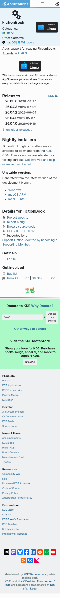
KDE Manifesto (10, 529)
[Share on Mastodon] (13, 550)
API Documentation (13, 411)
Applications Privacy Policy (17, 497)
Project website (17, 217)
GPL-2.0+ (13, 231)
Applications (15, 5)
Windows (27, 42)
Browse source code (21, 226)
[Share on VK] (30, 558)
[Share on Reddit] (40, 550)
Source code (9, 426)
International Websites (14, 533)
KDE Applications (11, 385)
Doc (26, 278)
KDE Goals (8, 421)
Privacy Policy (10, 493)
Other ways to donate (30, 328)
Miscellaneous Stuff (13, 457)
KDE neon (7, 399)
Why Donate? (42, 306)
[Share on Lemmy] (46, 550)
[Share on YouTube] (53, 550)
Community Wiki (11, 473)
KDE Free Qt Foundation (15, 519)
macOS (11, 42)
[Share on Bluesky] (20, 550)
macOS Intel (16, 199)
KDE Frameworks (12, 390)
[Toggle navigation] (42, 4)
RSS (51, 96)
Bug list (12, 273)
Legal (33, 588)
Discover (40, 75)
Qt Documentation (12, 416)
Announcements (11, 438)
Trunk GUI (13, 278)
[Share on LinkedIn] (33, 550)
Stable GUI (39, 278)
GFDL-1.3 (28, 231)
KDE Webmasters (35, 574)
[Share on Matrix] (6, 550)
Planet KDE (8, 447)
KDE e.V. (7, 514)
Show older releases (16, 129)
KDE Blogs (8, 442)
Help (5, 478)
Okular (22, 53)
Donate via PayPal (52, 317)
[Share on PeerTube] (23, 558)
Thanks (6, 461)
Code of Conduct (12, 488)
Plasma (6, 380)
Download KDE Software (16, 483)
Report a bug (16, 222)
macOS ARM (17, 194)
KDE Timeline (9, 524)
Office (10, 33)
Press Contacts (11, 452)
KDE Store (8, 509)
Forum (11, 259)
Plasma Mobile (10, 395)
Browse (30, 362)
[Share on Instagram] (36, 558)
